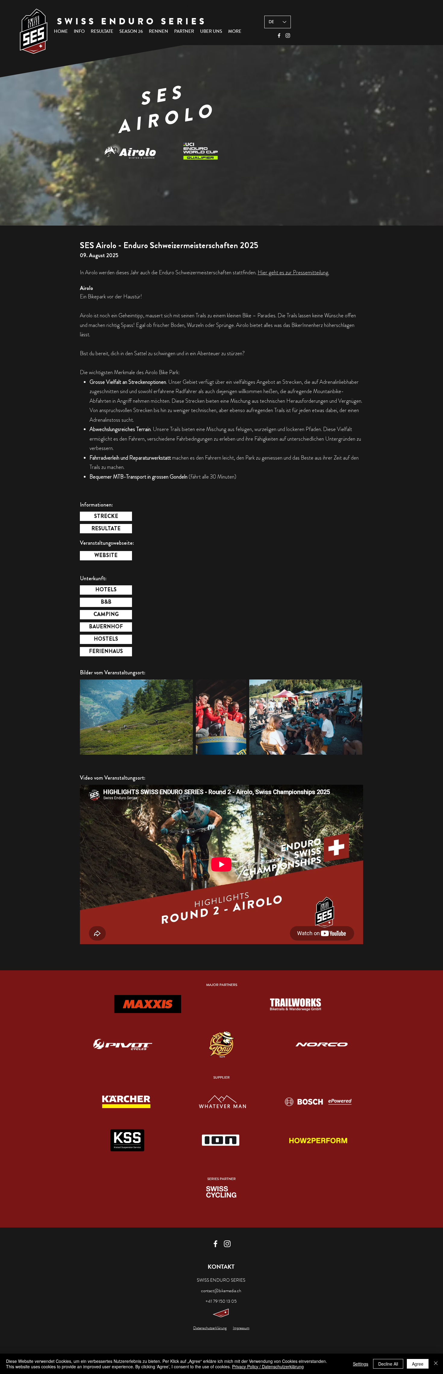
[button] (79, 31)
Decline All (388, 1364)
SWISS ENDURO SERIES (132, 21)
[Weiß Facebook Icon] (279, 35)
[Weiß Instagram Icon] (288, 35)
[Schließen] (435, 1363)
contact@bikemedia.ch (221, 1290)
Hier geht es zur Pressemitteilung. (293, 272)
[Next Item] (352, 717)
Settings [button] (360, 1364)
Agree (417, 1364)
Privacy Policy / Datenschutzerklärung (268, 1366)
